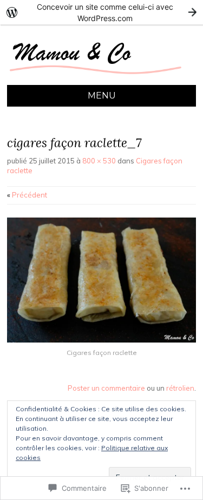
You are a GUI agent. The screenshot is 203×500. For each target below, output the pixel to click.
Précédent (27, 194)
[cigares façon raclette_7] (101, 339)
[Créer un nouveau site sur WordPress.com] (101, 12)
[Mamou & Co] (101, 78)
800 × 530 (99, 160)
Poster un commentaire (106, 388)
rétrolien (180, 388)
